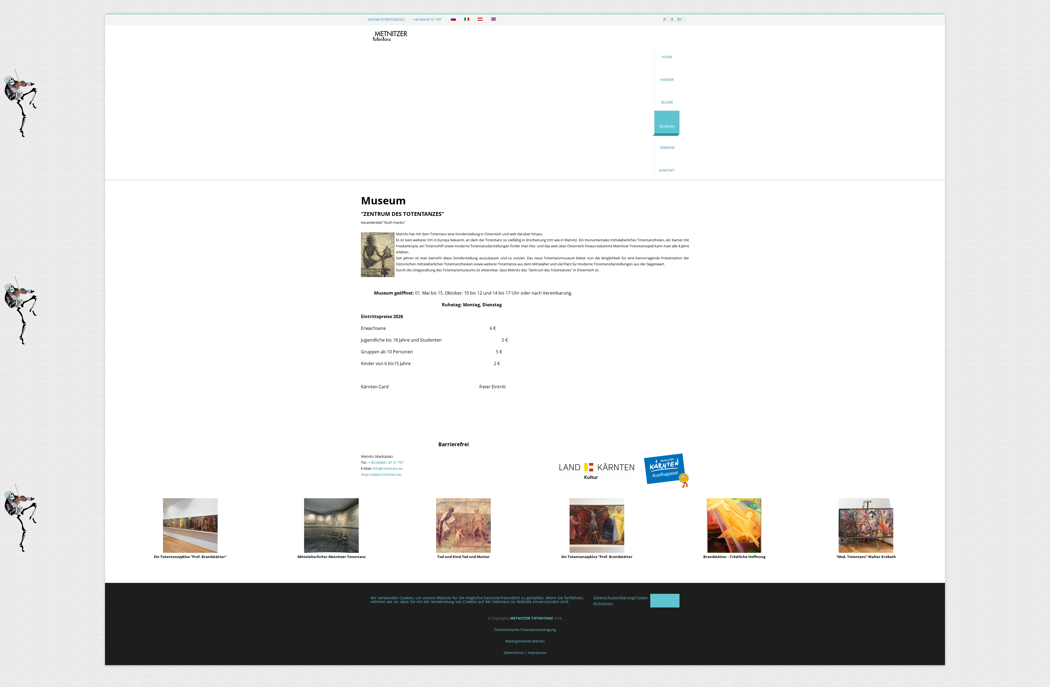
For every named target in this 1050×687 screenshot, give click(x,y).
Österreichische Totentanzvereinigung (525, 629)
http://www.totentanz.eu (381, 474)
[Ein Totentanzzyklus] (190, 551)
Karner (667, 79)
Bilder (667, 102)
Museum (667, 126)
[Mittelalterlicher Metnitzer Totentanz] (331, 551)
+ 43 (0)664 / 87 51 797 (385, 462)
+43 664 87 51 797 (427, 19)
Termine (667, 147)
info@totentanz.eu (386, 19)
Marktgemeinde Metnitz (525, 641)
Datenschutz (514, 652)
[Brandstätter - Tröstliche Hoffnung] (734, 551)
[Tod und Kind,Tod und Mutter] (463, 551)
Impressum (537, 652)
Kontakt (667, 170)
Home (667, 56)
